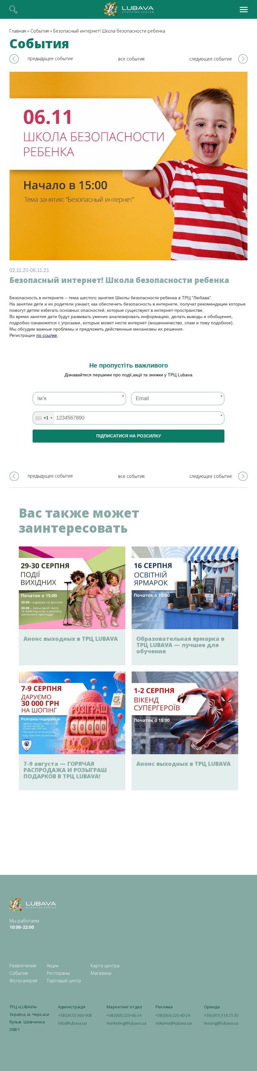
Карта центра (105, 966)
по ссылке (46, 335)
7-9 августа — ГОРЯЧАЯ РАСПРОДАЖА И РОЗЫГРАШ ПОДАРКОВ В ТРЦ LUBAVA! (65, 769)
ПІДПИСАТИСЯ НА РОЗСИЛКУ (128, 435)
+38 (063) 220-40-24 (124, 1015)
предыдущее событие (50, 58)
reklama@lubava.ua (173, 1023)
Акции (53, 966)
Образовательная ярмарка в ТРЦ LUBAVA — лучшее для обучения (180, 644)
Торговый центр (64, 981)
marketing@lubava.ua (126, 1023)
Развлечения (22, 966)
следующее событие (210, 59)
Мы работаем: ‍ (24, 924)
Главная (17, 31)
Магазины (101, 973)
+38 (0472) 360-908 (75, 1015)
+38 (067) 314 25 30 (221, 1015)
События (39, 31)
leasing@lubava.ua (221, 1023)
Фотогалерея (23, 981)
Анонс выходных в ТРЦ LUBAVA (71, 638)
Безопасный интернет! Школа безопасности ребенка (109, 31)
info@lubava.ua (72, 1023)
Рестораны (58, 973)
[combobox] (43, 418)
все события (131, 59)
